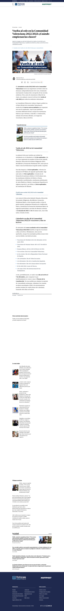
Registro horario (45, 1)
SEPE (25, 596)
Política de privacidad (44, 598)
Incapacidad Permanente (17, 596)
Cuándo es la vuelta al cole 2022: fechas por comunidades (28, 48)
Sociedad (14, 295)
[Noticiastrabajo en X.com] (43, 605)
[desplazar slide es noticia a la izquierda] (18, 1)
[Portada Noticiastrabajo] (19, 577)
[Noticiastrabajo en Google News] (51, 605)
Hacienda (14, 598)
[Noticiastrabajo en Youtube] (49, 605)
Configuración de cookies (44, 592)
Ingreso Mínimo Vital (17, 600)
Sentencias (14, 592)
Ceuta (27, 1)
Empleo (14, 590)
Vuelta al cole (20, 295)
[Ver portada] (20, 4)
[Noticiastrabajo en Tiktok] (47, 605)
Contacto (41, 600)
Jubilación (26, 590)
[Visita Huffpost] (47, 4)
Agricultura (31, 1)
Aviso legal (41, 596)
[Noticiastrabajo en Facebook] (41, 605)
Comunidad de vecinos (29, 592)
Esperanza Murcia (20, 77)
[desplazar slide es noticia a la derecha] (51, 1)
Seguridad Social (28, 594)
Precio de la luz (22, 1)
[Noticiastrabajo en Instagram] (45, 605)
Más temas (26, 598)
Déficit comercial (37, 1)
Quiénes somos (42, 590)
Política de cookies (43, 594)
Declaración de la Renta (17, 594)
